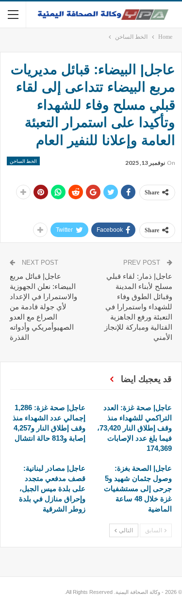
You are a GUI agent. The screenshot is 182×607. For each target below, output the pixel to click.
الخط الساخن (23, 161)
